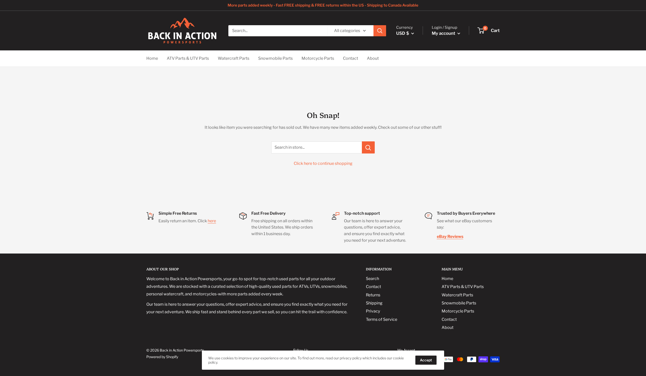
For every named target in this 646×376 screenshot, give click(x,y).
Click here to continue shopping (323, 163)
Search (372, 278)
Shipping (374, 303)
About (373, 58)
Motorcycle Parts (318, 58)
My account (444, 33)
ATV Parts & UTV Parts (188, 58)
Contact (350, 58)
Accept (426, 360)
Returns (373, 295)
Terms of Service (381, 319)
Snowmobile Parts (275, 58)
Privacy (373, 311)
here (212, 220)
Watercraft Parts (233, 58)
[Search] (379, 30)
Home (152, 58)
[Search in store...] (368, 147)
